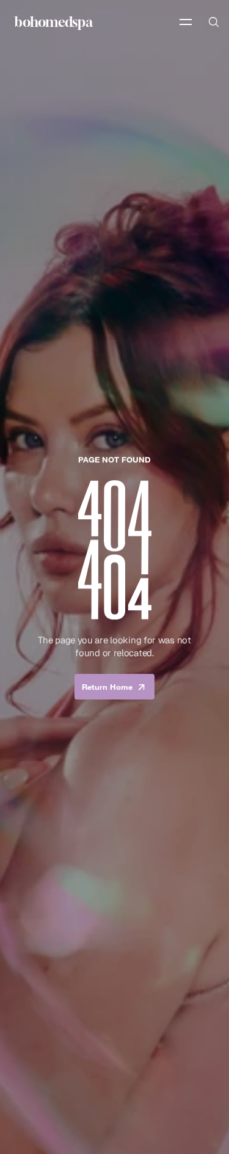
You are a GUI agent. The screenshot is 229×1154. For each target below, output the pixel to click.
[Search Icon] (213, 22)
